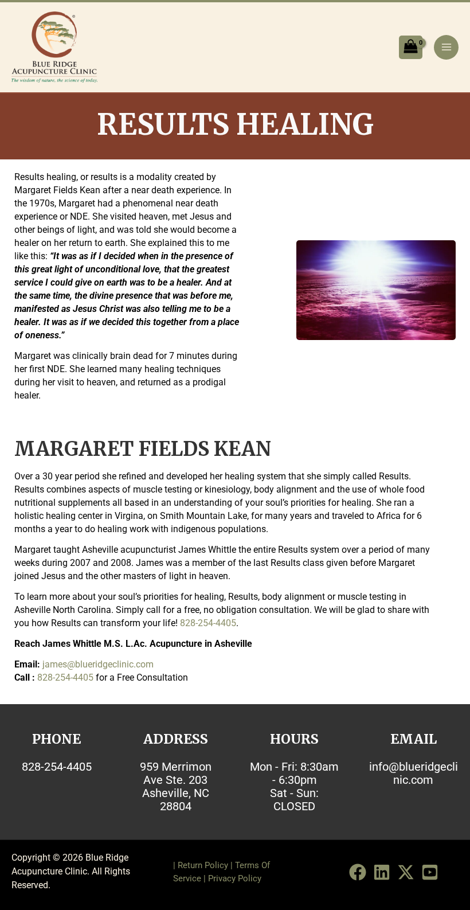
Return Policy (203, 865)
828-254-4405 (208, 623)
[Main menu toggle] (446, 47)
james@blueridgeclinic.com (98, 664)
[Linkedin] (381, 872)
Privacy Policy (234, 878)
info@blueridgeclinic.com (413, 773)
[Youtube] (429, 872)
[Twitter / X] (405, 872)
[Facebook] (357, 872)
